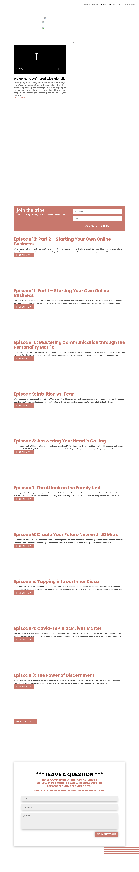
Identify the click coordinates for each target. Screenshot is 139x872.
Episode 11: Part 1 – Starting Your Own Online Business (61, 293)
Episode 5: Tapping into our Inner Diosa (56, 581)
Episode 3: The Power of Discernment (54, 675)
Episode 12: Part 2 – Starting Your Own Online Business (62, 241)
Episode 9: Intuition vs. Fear (44, 394)
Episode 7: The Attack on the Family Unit (57, 488)
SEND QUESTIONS (106, 834)
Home (87, 5)
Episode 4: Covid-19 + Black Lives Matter (58, 628)
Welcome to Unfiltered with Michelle (39, 79)
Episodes (106, 5)
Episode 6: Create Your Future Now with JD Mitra (66, 535)
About (95, 5)
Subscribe (130, 5)
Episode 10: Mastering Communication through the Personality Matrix (69, 344)
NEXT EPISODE (25, 721)
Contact (117, 5)
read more (19, 97)
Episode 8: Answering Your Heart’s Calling (60, 441)
